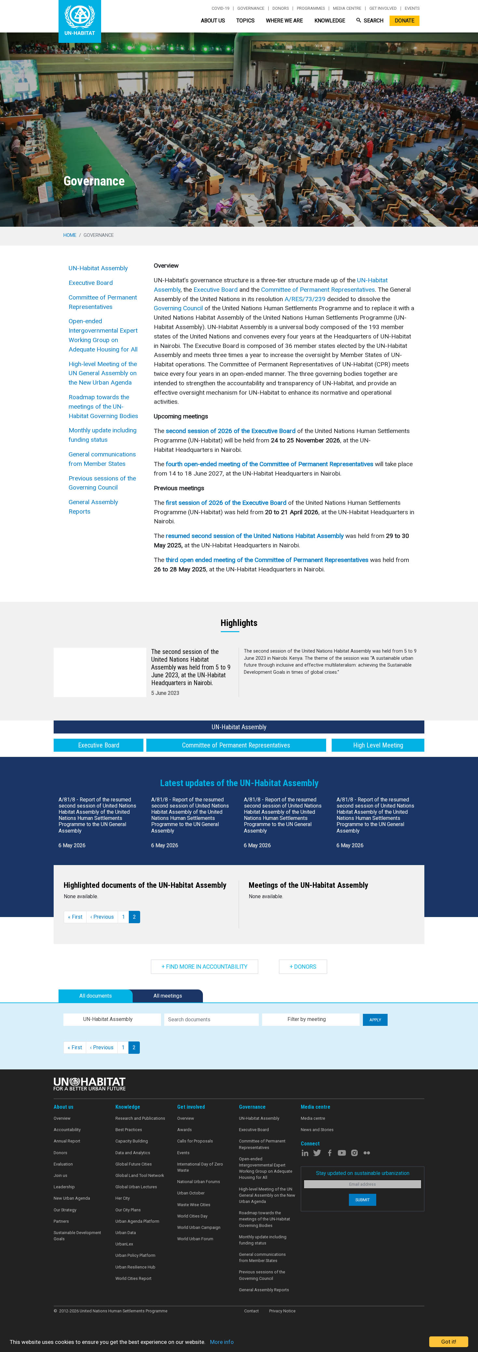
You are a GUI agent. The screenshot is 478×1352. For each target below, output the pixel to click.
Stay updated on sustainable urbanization (362, 1173)
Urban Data (125, 1232)
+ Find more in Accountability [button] (204, 966)
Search (373, 21)
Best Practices (128, 1129)
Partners (61, 1221)
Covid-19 (220, 8)
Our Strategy (65, 1209)
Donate (404, 21)
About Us (213, 21)
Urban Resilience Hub (135, 1267)
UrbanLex (124, 1244)
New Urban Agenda (72, 1198)
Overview (62, 1118)
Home (69, 235)
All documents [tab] (95, 996)
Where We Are (284, 21)
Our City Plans (128, 1209)
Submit (362, 1199)
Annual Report (67, 1141)
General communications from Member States (102, 459)
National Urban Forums (198, 1181)
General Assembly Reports (93, 506)
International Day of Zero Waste (200, 1167)
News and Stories (317, 1129)
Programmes (311, 8)
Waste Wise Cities (193, 1204)
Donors (280, 8)
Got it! (448, 1341)
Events (412, 8)
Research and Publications (140, 1118)
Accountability (67, 1129)
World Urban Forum (195, 1238)
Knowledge (329, 21)
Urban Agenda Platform (137, 1221)
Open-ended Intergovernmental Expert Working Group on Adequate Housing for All (103, 335)
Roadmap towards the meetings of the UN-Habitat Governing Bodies (103, 406)
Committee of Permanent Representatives (103, 302)
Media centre (347, 8)
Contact (251, 1310)
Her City (122, 1198)
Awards (184, 1129)
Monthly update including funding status (103, 435)
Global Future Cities (133, 1164)
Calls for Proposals (195, 1141)
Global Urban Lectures (136, 1186)
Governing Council (178, 308)
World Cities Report (133, 1278)
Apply (375, 1019)
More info (222, 1342)
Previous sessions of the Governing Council (102, 483)
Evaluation (63, 1164)
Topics (245, 21)
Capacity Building (131, 1141)
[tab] (239, 727)
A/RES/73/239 (305, 299)
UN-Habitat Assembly (98, 268)
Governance (250, 8)
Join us (60, 1175)
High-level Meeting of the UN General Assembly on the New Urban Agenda (103, 373)
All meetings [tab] (167, 996)
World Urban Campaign (198, 1227)
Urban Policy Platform (135, 1255)
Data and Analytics (132, 1152)
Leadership (64, 1186)
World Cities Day (192, 1216)
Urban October (191, 1193)
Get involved (383, 8)
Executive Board (91, 283)
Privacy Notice (282, 1310)
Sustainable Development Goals (77, 1235)
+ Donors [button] (303, 966)
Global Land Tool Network (139, 1175)
